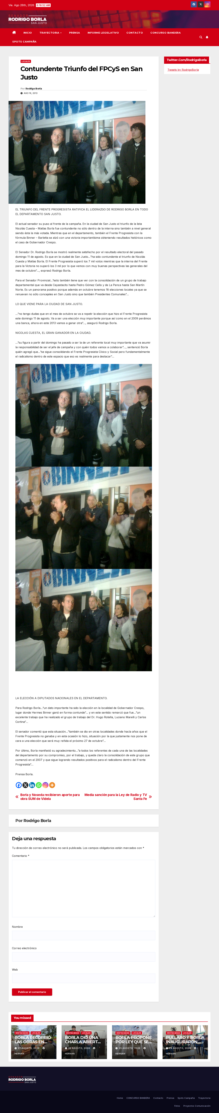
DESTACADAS (22, 1033)
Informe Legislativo (103, 32)
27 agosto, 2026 (29, 1048)
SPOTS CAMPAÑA (24, 41)
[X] (25, 785)
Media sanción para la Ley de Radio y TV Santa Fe (116, 797)
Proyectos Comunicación (196, 1105)
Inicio (27, 32)
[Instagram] (45, 785)
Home (120, 1098)
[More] (52, 785)
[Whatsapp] (39, 785)
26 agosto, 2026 (79, 1048)
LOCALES (26, 61)
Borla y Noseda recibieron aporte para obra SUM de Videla (50, 797)
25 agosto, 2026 (130, 1048)
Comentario (20, 855)
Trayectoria (50, 32)
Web (15, 969)
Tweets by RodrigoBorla (183, 69)
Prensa (74, 32)
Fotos (177, 1105)
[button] (200, 37)
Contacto (134, 32)
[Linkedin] (32, 785)
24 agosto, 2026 (180, 1048)
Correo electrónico (24, 948)
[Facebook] (19, 785)
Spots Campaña (186, 1098)
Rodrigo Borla (33, 88)
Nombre (17, 926)
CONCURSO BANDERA (165, 32)
